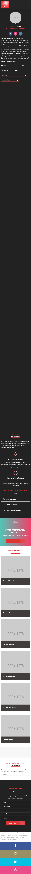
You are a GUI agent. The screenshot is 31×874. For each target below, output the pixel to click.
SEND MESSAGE (13, 823)
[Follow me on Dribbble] (15, 34)
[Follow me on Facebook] (10, 34)
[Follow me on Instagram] (20, 34)
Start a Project (14, 541)
